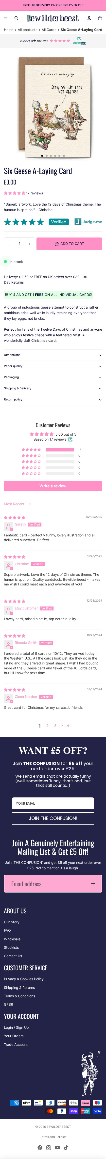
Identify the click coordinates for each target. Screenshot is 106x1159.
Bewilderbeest (59, 1127)
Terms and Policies (53, 1137)
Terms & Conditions (19, 996)
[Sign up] (93, 883)
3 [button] (55, 725)
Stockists (11, 947)
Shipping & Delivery (17, 388)
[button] (15, 193)
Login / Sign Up (16, 1027)
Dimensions (12, 355)
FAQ (7, 930)
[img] (14, 517)
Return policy (13, 399)
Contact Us (13, 956)
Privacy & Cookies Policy (24, 979)
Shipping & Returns (19, 987)
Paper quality (13, 366)
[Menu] (5, 18)
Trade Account (16, 1044)
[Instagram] (49, 1148)
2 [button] (47, 725)
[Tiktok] (66, 1148)
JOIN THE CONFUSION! (53, 818)
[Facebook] (40, 1148)
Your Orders (13, 1036)
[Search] (16, 18)
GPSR (8, 1004)
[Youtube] (57, 1148)
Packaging (11, 377)
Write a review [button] (53, 485)
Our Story (11, 922)
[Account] (89, 18)
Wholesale (12, 939)
